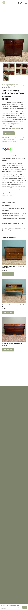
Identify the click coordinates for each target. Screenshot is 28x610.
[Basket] (20, 3)
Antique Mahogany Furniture (13, 139)
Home (3, 84)
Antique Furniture (10, 84)
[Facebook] (3, 149)
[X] (5, 149)
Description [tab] (14, 155)
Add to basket (8, 133)
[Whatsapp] (10, 149)
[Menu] (26, 3)
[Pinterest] (8, 149)
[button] (14, 3)
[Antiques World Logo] (4, 3)
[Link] (18, 3)
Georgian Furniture (12, 141)
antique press (5, 119)
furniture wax (15, 128)
